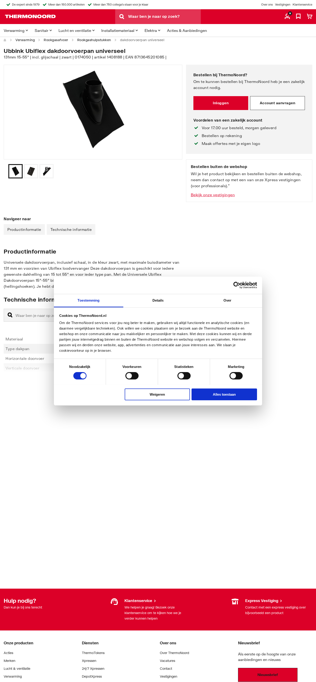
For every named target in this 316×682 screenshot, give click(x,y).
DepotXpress (92, 676)
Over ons (267, 4)
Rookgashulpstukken (94, 40)
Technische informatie (71, 229)
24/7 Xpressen (93, 668)
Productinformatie (24, 229)
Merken (9, 661)
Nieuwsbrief (267, 675)
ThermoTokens (93, 653)
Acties (8, 653)
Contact (166, 668)
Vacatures (167, 661)
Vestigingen (282, 4)
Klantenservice (302, 4)
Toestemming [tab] (88, 300)
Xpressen (89, 661)
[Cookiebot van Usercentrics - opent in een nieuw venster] (237, 285)
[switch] (132, 375)
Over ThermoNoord (174, 653)
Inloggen (221, 103)
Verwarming (25, 40)
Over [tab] (227, 300)
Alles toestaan (224, 394)
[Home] (5, 40)
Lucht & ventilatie (17, 668)
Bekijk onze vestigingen (213, 195)
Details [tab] (158, 300)
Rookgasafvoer (56, 40)
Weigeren (157, 394)
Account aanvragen (277, 103)
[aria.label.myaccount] (287, 17)
